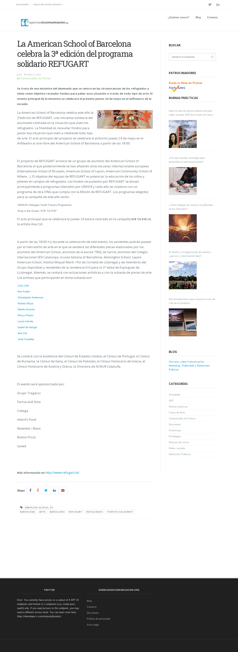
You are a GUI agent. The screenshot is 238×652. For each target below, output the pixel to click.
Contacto (212, 17)
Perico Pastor (25, 315)
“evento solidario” (120, 512)
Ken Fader (24, 291)
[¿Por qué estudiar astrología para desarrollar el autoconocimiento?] (183, 181)
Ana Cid (22, 333)
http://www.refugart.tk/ (62, 472)
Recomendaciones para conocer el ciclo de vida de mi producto (192, 301)
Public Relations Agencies (47, 5)
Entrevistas (175, 430)
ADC (171, 400)
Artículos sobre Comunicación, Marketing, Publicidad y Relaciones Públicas (189, 365)
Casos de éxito (177, 412)
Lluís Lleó (23, 285)
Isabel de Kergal (27, 327)
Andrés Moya (25, 303)
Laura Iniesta (25, 321)
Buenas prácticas (178, 406)
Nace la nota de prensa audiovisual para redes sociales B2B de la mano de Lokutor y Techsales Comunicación (192, 113)
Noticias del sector (179, 442)
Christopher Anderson (30, 297)
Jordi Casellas (26, 339)
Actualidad (174, 394)
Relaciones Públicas (180, 454)
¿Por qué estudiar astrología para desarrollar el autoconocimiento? (187, 160)
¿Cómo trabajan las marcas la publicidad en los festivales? (191, 207)
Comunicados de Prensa (35, 78)
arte (42, 512)
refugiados (94, 512)
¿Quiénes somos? (178, 17)
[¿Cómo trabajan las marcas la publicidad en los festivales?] (183, 228)
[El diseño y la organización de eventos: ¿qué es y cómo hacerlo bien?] (183, 275)
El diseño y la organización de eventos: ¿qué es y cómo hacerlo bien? (190, 254)
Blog (198, 17)
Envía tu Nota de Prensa (185, 83)
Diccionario (22, 5)
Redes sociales (177, 448)
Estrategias (175, 436)
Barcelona (57, 512)
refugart (75, 512)
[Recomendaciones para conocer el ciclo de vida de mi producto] (183, 322)
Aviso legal (93, 624)
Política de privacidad (98, 618)
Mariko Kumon (26, 309)
